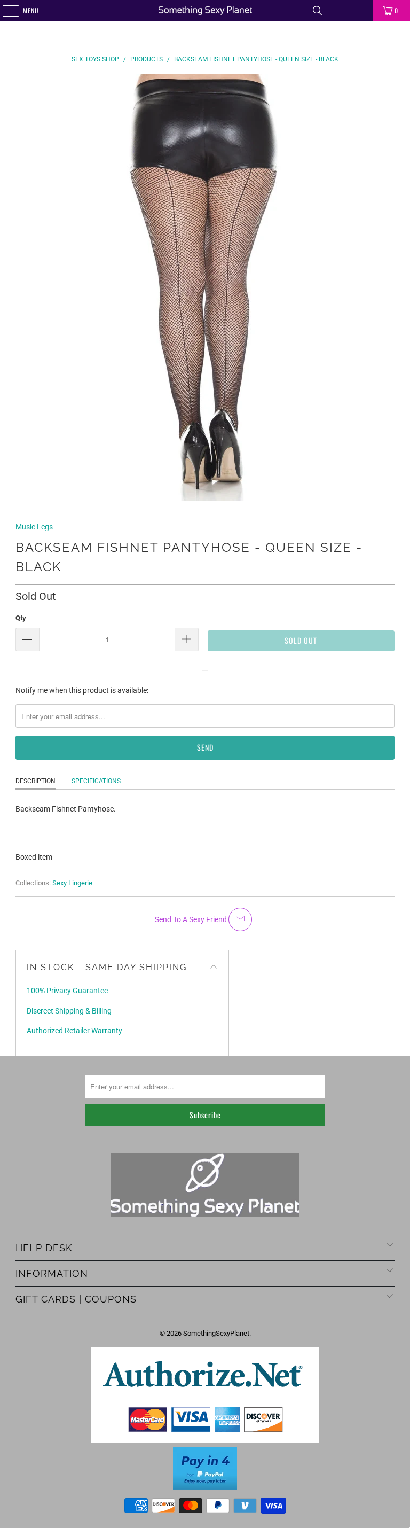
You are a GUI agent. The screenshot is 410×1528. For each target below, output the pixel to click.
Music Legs (34, 527)
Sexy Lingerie (72, 883)
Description (35, 781)
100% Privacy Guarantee (67, 990)
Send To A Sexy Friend (191, 919)
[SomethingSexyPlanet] (205, 10)
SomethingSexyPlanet (216, 1333)
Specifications (96, 781)
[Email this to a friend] (240, 919)
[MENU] (5, 10)
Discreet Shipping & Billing (69, 1011)
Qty (20, 618)
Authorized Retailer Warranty (74, 1030)
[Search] (318, 10)
